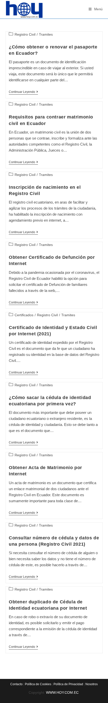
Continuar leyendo (23, 92)
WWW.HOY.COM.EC (63, 692)
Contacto (16, 684)
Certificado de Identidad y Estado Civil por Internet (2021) (53, 330)
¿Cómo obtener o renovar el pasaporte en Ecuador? (53, 50)
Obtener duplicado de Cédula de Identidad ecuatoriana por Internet (48, 605)
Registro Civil (25, 34)
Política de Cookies (38, 684)
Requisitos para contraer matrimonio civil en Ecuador (51, 120)
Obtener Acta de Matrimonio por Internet (45, 470)
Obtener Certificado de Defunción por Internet (52, 260)
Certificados (24, 315)
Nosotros (91, 684)
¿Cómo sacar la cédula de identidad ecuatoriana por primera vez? (50, 400)
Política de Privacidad (68, 684)
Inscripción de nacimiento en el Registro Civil (45, 190)
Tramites (46, 34)
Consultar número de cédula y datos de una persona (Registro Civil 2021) (54, 541)
